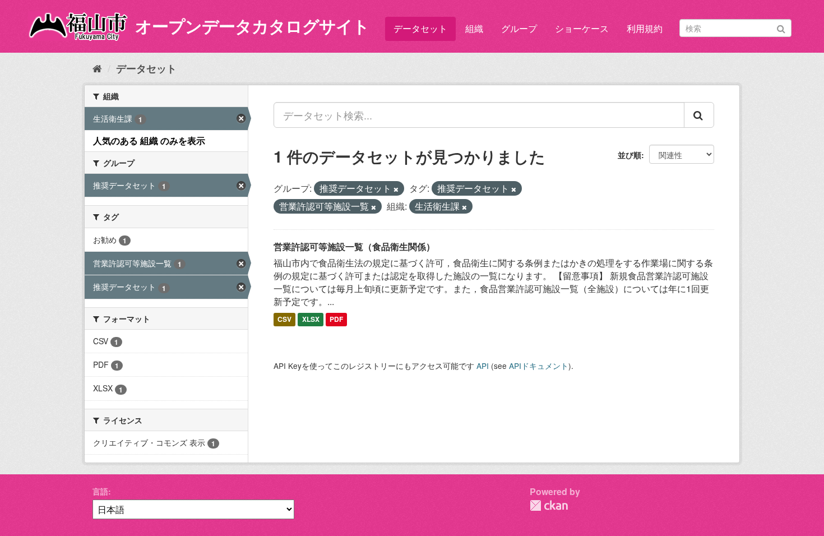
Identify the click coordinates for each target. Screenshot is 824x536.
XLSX (311, 320)
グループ (519, 28)
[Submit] (781, 27)
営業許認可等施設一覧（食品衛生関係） (354, 246)
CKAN (549, 505)
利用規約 (645, 28)
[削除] (396, 188)
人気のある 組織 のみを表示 (149, 140)
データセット (420, 28)
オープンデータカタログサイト (252, 25)
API (482, 365)
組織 (474, 28)
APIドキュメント (538, 365)
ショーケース (582, 28)
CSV (284, 320)
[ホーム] (97, 68)
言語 (100, 491)
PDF (336, 320)
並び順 (629, 154)
